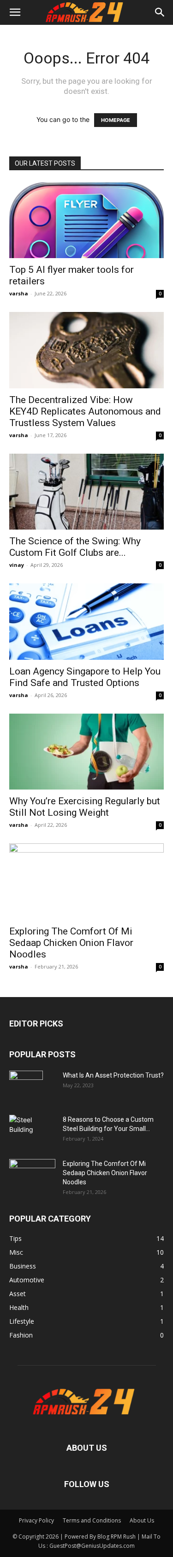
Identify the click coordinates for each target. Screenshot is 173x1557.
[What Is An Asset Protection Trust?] (26, 1087)
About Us (142, 1520)
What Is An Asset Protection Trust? (113, 1075)
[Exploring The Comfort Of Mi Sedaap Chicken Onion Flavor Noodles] (86, 881)
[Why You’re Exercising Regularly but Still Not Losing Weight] (86, 752)
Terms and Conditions (92, 1520)
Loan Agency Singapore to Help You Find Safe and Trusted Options (85, 677)
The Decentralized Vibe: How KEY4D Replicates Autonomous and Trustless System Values (85, 411)
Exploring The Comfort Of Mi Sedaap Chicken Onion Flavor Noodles (71, 943)
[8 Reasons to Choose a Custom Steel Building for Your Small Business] (32, 1127)
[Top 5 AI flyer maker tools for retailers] (86, 220)
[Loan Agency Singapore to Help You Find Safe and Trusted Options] (86, 621)
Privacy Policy (36, 1520)
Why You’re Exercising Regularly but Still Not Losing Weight (84, 807)
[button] (15, 12)
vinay (16, 564)
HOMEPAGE (115, 120)
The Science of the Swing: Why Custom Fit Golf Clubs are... (75, 547)
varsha (18, 293)
